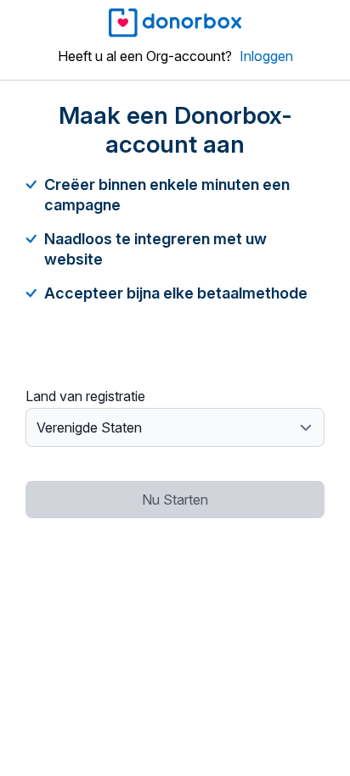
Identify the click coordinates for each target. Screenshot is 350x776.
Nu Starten (175, 499)
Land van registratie (85, 396)
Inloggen (266, 55)
